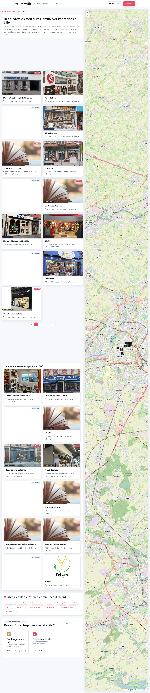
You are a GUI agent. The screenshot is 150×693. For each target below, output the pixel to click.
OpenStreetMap (136, 690)
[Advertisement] (42, 54)
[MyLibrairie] (23, 3)
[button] (117, 348)
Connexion (129, 4)
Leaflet (128, 690)
